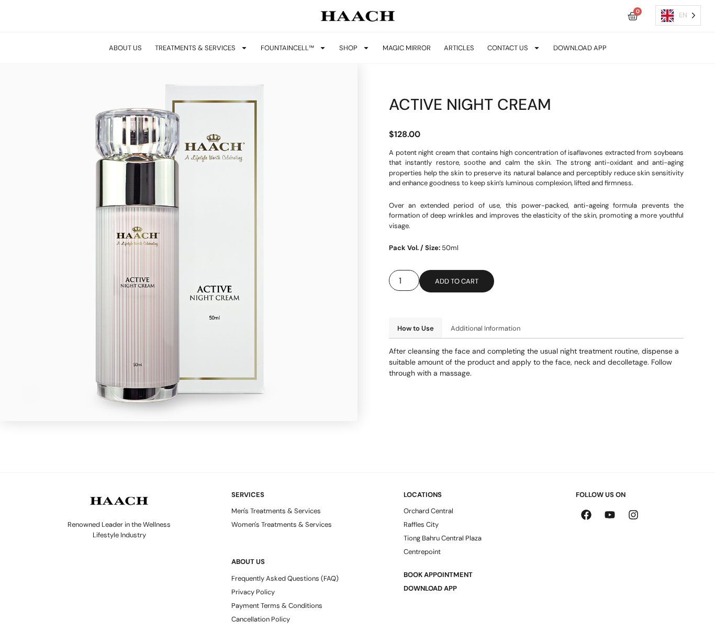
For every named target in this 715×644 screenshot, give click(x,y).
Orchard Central (428, 510)
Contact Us (507, 47)
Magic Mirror (407, 47)
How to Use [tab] (415, 328)
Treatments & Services (195, 47)
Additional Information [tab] (485, 328)
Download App (580, 47)
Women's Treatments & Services (281, 524)
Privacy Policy (253, 591)
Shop (348, 47)
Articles (459, 47)
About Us (125, 47)
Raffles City (421, 524)
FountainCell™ (287, 47)
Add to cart (456, 281)
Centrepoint (422, 551)
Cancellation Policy (260, 619)
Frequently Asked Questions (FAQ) (285, 578)
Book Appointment (438, 574)
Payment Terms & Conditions (276, 605)
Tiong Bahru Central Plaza (443, 538)
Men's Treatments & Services (276, 510)
